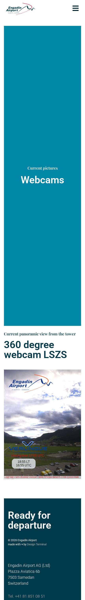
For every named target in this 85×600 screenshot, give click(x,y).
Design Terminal (36, 544)
